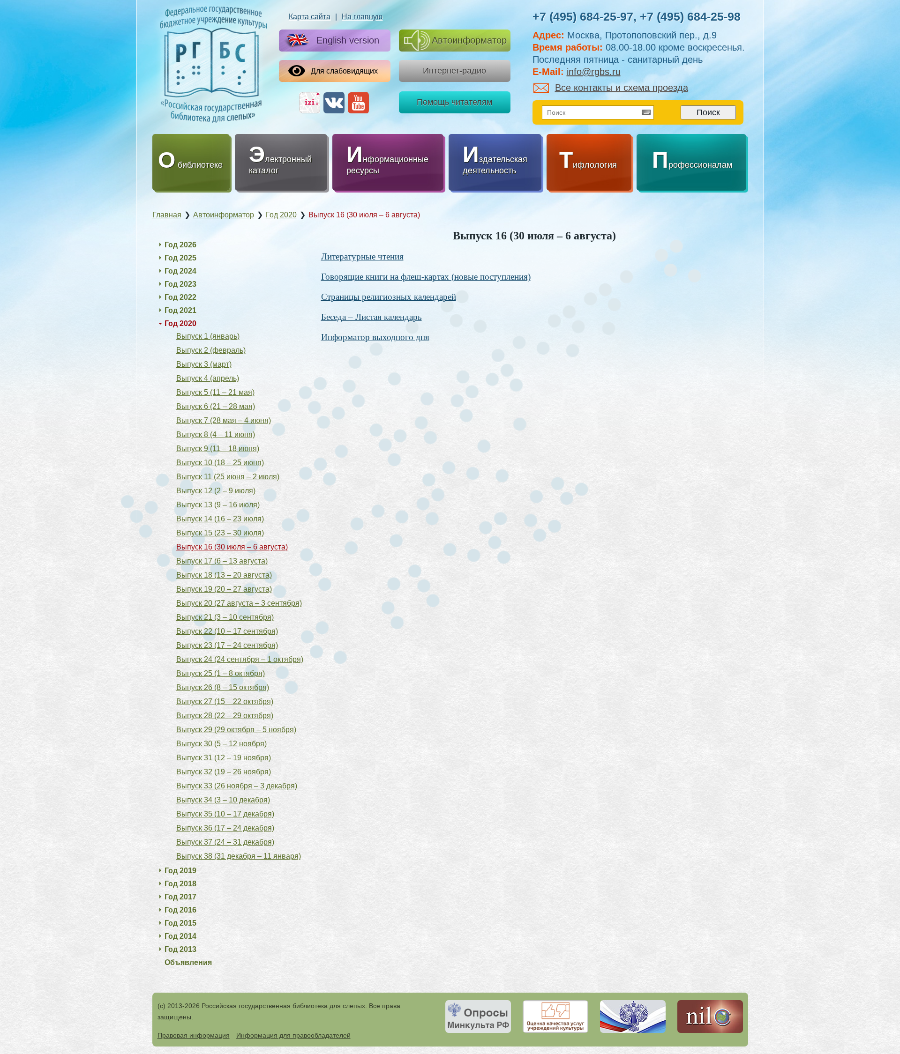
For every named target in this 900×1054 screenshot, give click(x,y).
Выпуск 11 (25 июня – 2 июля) (227, 477)
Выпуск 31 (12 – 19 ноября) (223, 758)
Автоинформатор (469, 40)
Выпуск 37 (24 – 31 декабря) (225, 842)
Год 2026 (180, 245)
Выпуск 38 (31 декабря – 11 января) (238, 856)
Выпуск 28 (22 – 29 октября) (224, 716)
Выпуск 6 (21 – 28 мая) (215, 406)
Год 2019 (180, 871)
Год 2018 (180, 884)
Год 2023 (180, 284)
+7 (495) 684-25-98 (690, 16)
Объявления (188, 962)
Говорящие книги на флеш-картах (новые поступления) (426, 277)
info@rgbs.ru (594, 72)
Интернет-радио (454, 70)
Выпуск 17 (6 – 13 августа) (222, 561)
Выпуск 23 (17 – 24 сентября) (227, 645)
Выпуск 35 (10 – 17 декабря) (225, 814)
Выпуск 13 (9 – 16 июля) (218, 505)
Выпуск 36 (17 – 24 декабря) (225, 828)
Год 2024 (180, 271)
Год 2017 (180, 897)
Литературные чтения (362, 256)
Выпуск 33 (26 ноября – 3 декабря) (236, 786)
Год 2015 (180, 923)
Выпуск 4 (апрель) (207, 378)
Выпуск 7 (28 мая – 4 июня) (223, 420)
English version (347, 40)
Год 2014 (180, 936)
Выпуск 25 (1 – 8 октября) (220, 673)
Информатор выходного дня (375, 337)
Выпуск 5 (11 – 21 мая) (215, 392)
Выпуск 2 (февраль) (211, 350)
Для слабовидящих (344, 71)
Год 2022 (180, 297)
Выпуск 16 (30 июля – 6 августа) (232, 547)
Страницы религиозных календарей (388, 297)
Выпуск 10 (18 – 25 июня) (220, 463)
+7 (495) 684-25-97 (582, 16)
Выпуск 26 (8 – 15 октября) (222, 687)
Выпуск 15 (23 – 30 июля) (220, 533)
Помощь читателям (454, 102)
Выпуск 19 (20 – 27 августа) (224, 589)
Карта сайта (309, 17)
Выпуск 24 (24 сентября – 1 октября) (239, 659)
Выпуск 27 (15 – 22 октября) (224, 701)
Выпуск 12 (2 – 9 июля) (215, 491)
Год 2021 (180, 310)
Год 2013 (180, 949)
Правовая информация (194, 1035)
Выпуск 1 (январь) (208, 336)
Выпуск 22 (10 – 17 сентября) (227, 631)
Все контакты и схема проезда (621, 87)
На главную (362, 17)
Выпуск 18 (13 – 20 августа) (224, 575)
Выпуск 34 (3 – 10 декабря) (223, 800)
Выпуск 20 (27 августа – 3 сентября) (239, 603)
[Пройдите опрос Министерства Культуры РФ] (478, 1016)
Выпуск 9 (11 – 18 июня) (217, 449)
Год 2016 (180, 910)
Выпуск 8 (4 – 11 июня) (215, 434)
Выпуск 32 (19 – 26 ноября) (223, 772)
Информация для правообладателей (293, 1035)
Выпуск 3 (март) (204, 364)
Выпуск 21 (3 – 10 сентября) (225, 617)
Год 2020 (180, 323)
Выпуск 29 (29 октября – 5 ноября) (236, 730)
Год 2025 (180, 258)
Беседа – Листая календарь (371, 317)
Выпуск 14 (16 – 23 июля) (220, 519)
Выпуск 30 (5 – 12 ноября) (221, 744)
